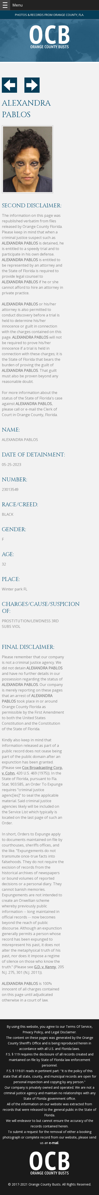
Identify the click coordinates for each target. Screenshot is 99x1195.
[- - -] (5, 5)
